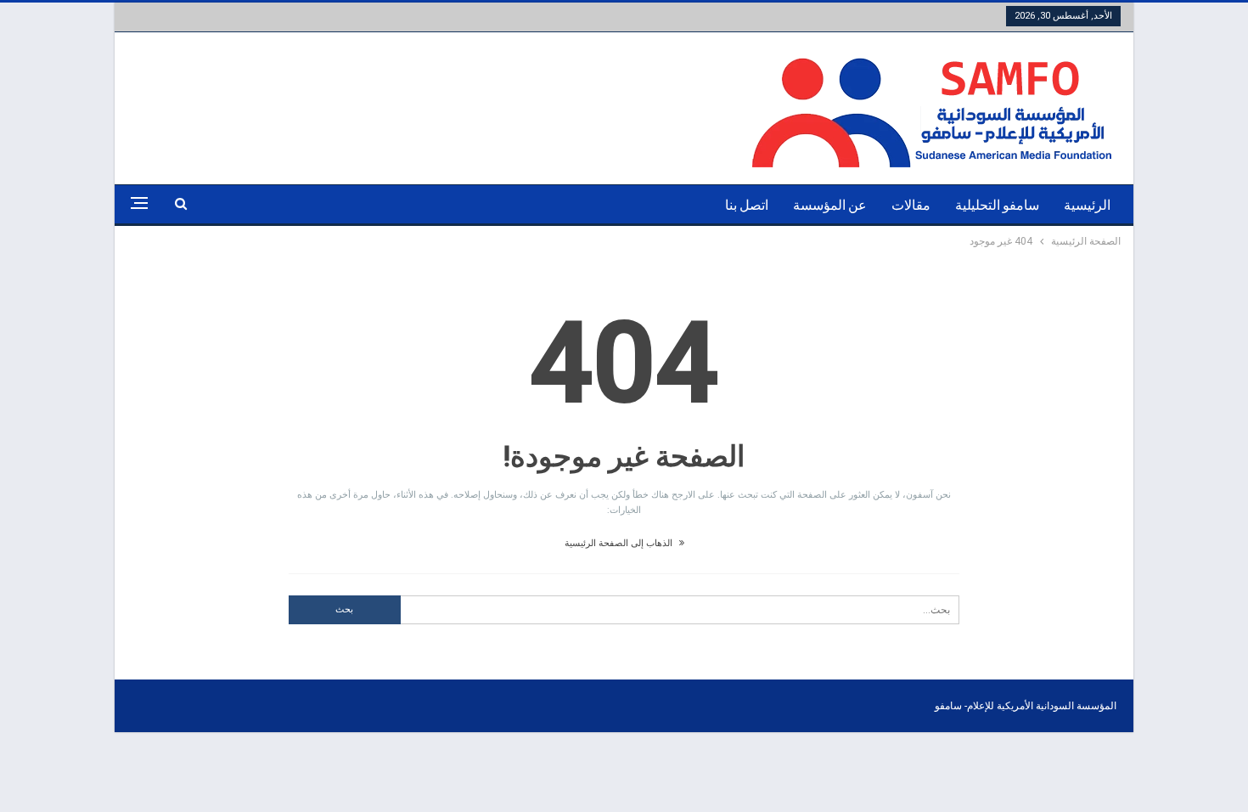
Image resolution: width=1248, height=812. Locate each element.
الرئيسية (1087, 205)
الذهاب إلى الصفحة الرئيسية (620, 543)
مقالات (910, 205)
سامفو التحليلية (997, 205)
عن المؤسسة (830, 205)
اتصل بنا (746, 205)
